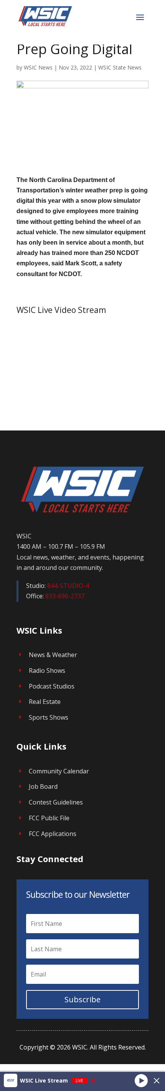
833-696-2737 (64, 596)
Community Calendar (59, 771)
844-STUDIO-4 (68, 585)
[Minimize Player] (156, 1080)
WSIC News (38, 67)
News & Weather (53, 655)
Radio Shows (47, 670)
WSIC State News (120, 67)
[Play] (141, 1080)
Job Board (43, 786)
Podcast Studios (51, 686)
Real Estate (45, 701)
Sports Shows (48, 717)
